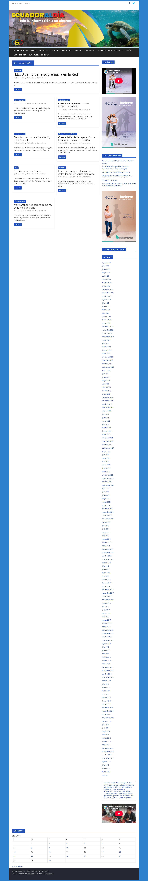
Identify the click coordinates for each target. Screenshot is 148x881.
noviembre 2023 (108, 360)
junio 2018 (106, 569)
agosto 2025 (106, 300)
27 (120, 856)
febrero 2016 (106, 660)
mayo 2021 (106, 458)
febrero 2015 (106, 701)
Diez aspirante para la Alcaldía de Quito (116, 172)
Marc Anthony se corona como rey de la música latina (33, 206)
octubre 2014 (106, 714)
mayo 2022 (106, 421)
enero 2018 (106, 586)
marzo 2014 (106, 738)
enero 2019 (106, 546)
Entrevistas (66, 50)
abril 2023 (105, 384)
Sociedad (45, 55)
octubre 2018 (106, 556)
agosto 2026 (106, 262)
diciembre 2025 (107, 289)
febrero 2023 (106, 391)
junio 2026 (106, 269)
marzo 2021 (106, 465)
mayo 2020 (106, 499)
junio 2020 (106, 495)
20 (120, 852)
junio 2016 (106, 650)
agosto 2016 (106, 644)
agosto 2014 (106, 721)
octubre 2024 (106, 333)
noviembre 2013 (108, 751)
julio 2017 (105, 606)
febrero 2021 (106, 468)
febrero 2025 (106, 320)
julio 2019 (105, 525)
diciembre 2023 (107, 357)
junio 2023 (106, 377)
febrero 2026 (106, 283)
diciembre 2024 (107, 327)
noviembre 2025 (108, 293)
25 (85, 856)
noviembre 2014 (108, 711)
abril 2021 (105, 461)
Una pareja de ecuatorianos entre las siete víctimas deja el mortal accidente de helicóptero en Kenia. (117, 178)
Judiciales (118, 50)
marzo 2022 (106, 428)
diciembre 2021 (107, 438)
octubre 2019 (106, 515)
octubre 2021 (106, 445)
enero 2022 (106, 434)
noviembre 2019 (108, 512)
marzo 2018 (106, 579)
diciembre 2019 (107, 509)
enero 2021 (106, 472)
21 (14, 856)
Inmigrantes (90, 50)
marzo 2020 (106, 502)
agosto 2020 (106, 488)
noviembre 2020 (108, 478)
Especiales (78, 50)
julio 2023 (105, 374)
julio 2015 (105, 684)
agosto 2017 (106, 603)
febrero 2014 (106, 741)
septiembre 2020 (108, 485)
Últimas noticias (21, 50)
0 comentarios (41, 78)
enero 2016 (106, 664)
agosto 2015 (106, 681)
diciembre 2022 (107, 397)
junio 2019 (106, 529)
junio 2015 (106, 687)
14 (14, 852)
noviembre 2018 (108, 552)
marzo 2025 (106, 316)
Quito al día (34, 55)
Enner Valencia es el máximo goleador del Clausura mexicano (76, 172)
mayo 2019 (106, 532)
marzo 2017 (106, 620)
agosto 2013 (106, 762)
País (15, 55)
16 (50, 852)
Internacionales (105, 50)
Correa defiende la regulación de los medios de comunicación (76, 139)
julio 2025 (105, 303)
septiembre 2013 (108, 758)
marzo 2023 (106, 387)
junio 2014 (106, 728)
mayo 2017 (106, 613)
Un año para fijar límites (27, 171)
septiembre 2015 (108, 677)
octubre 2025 (106, 296)
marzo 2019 (106, 539)
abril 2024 (105, 343)
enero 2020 (106, 505)
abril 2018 (105, 576)
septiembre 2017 (108, 600)
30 (50, 860)
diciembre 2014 (107, 708)
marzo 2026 (106, 279)
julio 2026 (105, 266)
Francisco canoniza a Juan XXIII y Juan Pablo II (32, 139)
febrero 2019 (106, 542)
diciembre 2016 (107, 630)
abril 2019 (105, 536)
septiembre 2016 (108, 640)
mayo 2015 (106, 691)
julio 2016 (105, 647)
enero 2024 (106, 353)
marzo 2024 (106, 347)
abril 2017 (105, 617)
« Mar (14, 866)
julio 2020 (105, 492)
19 (103, 852)
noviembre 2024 (108, 330)
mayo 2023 (106, 380)
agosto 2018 (106, 563)
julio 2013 (105, 765)
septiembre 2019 (108, 519)
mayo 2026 (106, 273)
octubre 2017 (106, 596)
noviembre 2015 (108, 671)
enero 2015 (106, 704)
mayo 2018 (106, 573)
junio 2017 (106, 610)
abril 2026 (105, 276)
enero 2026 (106, 286)
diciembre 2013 (107, 748)
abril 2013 (105, 775)
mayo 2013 (106, 772)
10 (67, 848)
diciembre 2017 (107, 590)
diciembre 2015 (107, 667)
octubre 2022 (106, 404)
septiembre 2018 (108, 559)
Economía (54, 50)
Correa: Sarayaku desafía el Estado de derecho (73, 105)
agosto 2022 (106, 411)
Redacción (30, 78)
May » (20, 866)
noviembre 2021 (108, 441)
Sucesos (33, 50)
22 (32, 856)
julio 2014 (105, 724)
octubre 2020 (106, 482)
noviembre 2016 (108, 633)
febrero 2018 (106, 583)
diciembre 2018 (107, 549)
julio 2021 (105, 455)
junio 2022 (106, 418)
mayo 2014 (106, 731)
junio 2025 (106, 306)
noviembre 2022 (108, 401)
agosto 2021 (106, 451)
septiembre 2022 (108, 407)
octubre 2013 (106, 755)
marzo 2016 (106, 657)
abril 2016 (105, 654)
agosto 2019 (106, 522)
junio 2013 (106, 768)
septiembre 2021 (108, 448)
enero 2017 (106, 627)
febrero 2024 (106, 350)
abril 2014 (105, 735)
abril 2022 (105, 424)
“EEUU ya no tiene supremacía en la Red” (46, 74)
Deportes (43, 50)
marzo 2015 (106, 697)
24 (67, 856)
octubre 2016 (106, 637)
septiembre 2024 (108, 337)
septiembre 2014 (108, 718)
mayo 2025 (106, 310)
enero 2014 (106, 745)
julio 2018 (105, 566)
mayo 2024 (106, 340)
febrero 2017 (106, 623)
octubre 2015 (106, 674)
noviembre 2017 (108, 593)
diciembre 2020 (107, 475)
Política (22, 55)
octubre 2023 (106, 364)
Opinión (128, 50)
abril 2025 (105, 313)
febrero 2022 (106, 431)
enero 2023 (106, 394)
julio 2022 (105, 414)
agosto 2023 (106, 370)
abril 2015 (105, 694)
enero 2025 (106, 323)
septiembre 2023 (108, 367)
